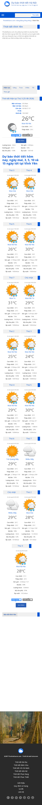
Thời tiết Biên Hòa (21, 765)
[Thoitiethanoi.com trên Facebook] (12, 797)
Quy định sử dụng (21, 786)
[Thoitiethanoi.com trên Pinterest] (24, 797)
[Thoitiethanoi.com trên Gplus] (8, 797)
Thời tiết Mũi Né (21, 771)
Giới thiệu (21, 783)
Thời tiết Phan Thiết (21, 777)
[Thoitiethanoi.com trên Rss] (20, 797)
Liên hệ (21, 792)
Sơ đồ (21, 789)
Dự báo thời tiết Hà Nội (24, 2)
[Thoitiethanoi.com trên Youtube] (32, 797)
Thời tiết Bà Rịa (21, 762)
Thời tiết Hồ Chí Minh (21, 768)
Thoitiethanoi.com (9, 21)
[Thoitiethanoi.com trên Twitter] (28, 797)
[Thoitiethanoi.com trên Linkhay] (16, 797)
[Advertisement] (21, 60)
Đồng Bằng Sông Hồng (23, 21)
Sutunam (35, 756)
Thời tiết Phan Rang (21, 774)
